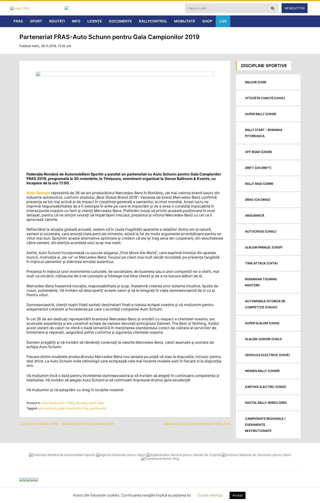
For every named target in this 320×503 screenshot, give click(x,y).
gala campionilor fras (73, 408)
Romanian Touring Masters (261, 282)
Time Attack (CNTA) (261, 263)
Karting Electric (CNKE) (265, 387)
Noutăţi (81, 403)
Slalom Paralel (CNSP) (264, 247)
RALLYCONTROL (153, 21)
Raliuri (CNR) (255, 82)
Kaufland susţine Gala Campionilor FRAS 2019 (197, 424)
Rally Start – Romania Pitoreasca (263, 133)
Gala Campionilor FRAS (57, 403)
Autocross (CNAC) (260, 231)
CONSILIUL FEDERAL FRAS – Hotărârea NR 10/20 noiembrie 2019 (66, 424)
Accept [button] (237, 495)
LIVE (223, 21)
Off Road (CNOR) (258, 152)
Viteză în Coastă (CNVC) (265, 98)
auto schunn (47, 408)
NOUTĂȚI (57, 21)
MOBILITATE (184, 21)
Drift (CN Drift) (258, 168)
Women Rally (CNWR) (262, 371)
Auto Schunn (38, 193)
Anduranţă (254, 215)
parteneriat (98, 408)
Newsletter (295, 8)
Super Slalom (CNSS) (262, 323)
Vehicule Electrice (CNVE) (267, 355)
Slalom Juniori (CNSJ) (263, 339)
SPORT (36, 21)
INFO (76, 21)
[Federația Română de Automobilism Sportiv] (36, 8)
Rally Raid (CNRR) (259, 184)
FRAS (18, 21)
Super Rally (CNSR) (260, 114)
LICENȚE (94, 21)
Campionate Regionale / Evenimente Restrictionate (265, 425)
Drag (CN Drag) (257, 199)
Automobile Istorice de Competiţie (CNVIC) (265, 304)
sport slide (96, 403)
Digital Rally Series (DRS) (266, 403)
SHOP (207, 21)
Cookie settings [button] (210, 495)
